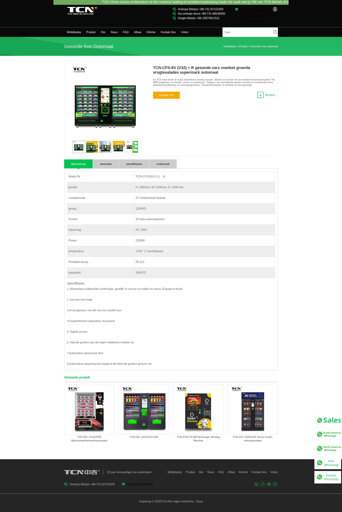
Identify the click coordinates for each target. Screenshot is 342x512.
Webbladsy (74, 32)
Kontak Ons (168, 32)
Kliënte (151, 32)
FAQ (126, 32)
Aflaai (137, 32)
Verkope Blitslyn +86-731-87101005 (200, 9)
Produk (90, 32)
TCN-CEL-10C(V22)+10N (143, 436)
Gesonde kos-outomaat (264, 46)
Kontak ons (166, 95)
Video (184, 32)
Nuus (114, 32)
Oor (103, 32)
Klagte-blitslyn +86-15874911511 (199, 18)
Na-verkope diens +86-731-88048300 (201, 13)
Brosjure (270, 94)
